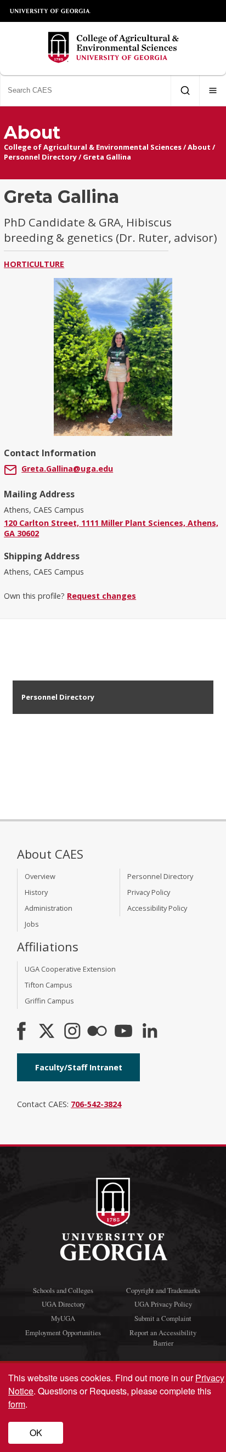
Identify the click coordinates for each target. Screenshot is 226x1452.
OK (36, 1432)
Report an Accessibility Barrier (162, 1338)
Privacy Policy (148, 892)
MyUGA (63, 1318)
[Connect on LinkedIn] (150, 1032)
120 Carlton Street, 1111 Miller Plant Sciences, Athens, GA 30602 (111, 528)
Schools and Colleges (63, 1290)
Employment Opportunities (63, 1332)
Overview (40, 876)
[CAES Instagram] (72, 1032)
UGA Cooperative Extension (70, 969)
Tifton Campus (48, 985)
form (16, 1404)
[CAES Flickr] (97, 1032)
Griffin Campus (49, 1001)
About (199, 147)
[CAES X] (48, 1032)
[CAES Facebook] (21, 1032)
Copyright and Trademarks (163, 1290)
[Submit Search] (185, 90)
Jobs (32, 924)
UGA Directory (63, 1304)
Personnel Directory (40, 157)
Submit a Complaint (162, 1318)
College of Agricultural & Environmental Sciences (93, 147)
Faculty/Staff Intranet (78, 1067)
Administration (48, 908)
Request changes (101, 596)
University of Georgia (50, 11)
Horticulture (34, 264)
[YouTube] (123, 1032)
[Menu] (213, 90)
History (36, 892)
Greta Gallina (107, 157)
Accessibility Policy (157, 908)
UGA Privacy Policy (163, 1304)
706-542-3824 (96, 1104)
